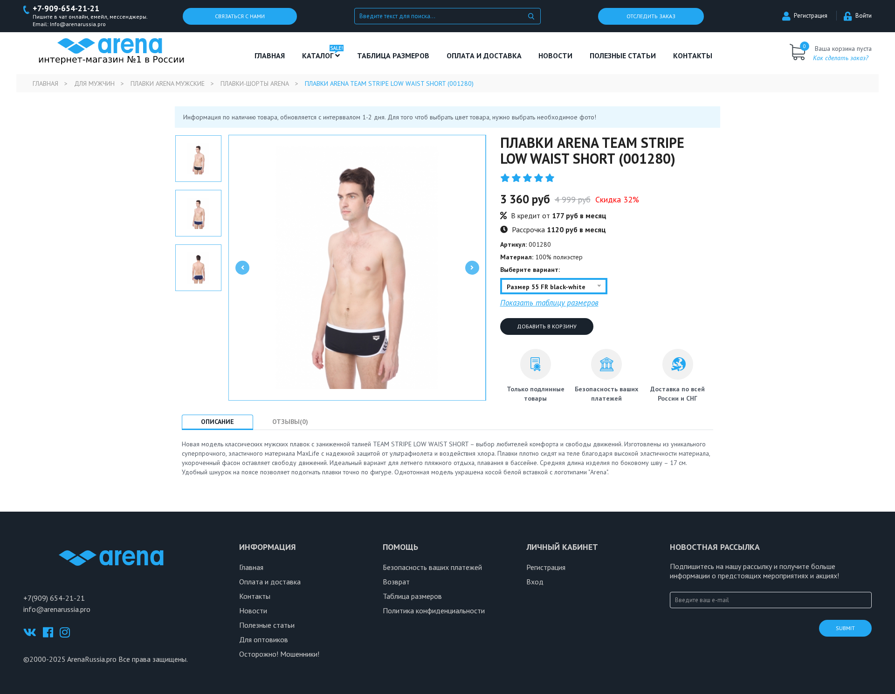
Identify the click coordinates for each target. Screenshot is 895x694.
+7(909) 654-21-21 (54, 598)
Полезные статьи (267, 625)
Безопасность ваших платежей (432, 567)
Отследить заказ (650, 16)
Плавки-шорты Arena (254, 83)
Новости (555, 55)
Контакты (692, 55)
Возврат (396, 581)
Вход (535, 581)
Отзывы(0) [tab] (290, 421)
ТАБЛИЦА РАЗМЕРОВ (393, 55)
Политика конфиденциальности (434, 610)
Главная (270, 55)
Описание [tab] (217, 421)
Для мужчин (94, 83)
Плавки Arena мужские (168, 83)
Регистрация (810, 16)
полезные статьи (623, 55)
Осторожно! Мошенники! (279, 654)
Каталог (318, 55)
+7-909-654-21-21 (66, 9)
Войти (863, 16)
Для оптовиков (263, 639)
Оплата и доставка (484, 55)
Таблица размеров (412, 596)
